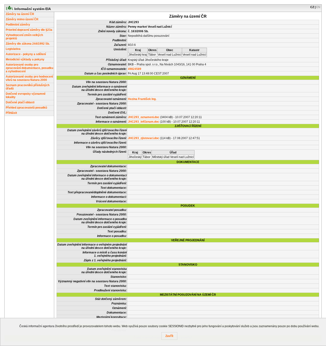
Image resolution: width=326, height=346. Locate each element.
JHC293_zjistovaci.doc (143, 138)
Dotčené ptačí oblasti (20, 102)
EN (318, 7)
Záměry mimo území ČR (22, 19)
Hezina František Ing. (142, 99)
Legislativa (13, 49)
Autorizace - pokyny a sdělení (26, 54)
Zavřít (169, 336)
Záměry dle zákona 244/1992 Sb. (28, 43)
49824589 (134, 69)
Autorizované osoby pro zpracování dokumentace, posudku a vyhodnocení (29, 68)
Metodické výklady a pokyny (25, 59)
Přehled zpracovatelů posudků (26, 107)
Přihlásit (11, 113)
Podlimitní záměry (18, 24)
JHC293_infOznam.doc (143, 121)
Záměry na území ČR (20, 14)
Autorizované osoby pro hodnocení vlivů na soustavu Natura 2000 (29, 78)
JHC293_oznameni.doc (143, 117)
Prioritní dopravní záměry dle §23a (29, 29)
